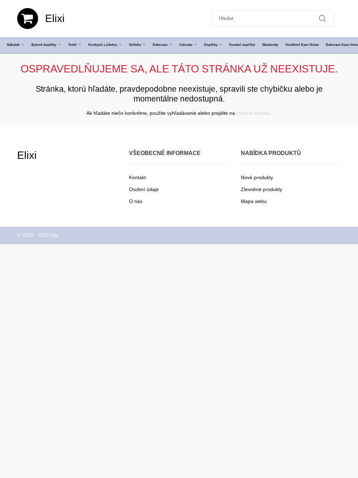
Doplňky (210, 45)
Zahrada (185, 45)
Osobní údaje (144, 189)
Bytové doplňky (43, 45)
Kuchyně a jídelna (102, 45)
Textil (72, 45)
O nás (135, 201)
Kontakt (137, 177)
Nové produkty (257, 177)
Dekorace (160, 45)
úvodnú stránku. (254, 113)
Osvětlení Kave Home (302, 45)
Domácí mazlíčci (242, 45)
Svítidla (135, 45)
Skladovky (270, 45)
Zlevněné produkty (261, 189)
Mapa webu (254, 201)
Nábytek (13, 45)
